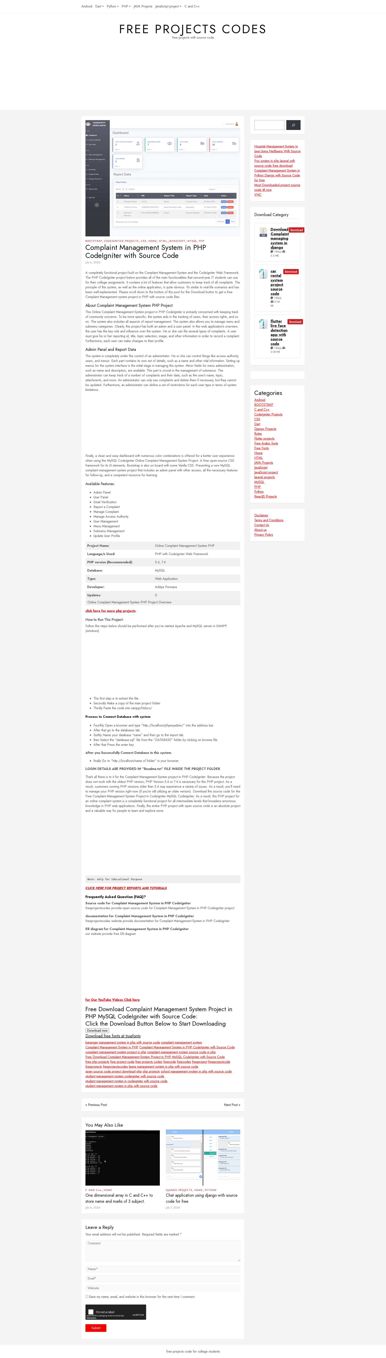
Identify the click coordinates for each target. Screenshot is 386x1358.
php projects (151, 1071)
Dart (98, 6)
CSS (144, 241)
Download (297, 230)
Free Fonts (261, 448)
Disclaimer (261, 515)
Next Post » (232, 1104)
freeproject (199, 1061)
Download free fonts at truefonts (113, 1036)
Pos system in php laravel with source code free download (274, 163)
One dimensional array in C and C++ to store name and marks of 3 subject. (119, 1198)
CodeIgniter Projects (121, 241)
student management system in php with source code (121, 1086)
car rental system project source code (277, 282)
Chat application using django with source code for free (201, 1198)
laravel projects (264, 477)
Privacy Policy (263, 534)
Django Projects (179, 1190)
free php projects (97, 1061)
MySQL (192, 241)
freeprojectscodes (115, 1066)
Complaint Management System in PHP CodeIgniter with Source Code (187, 1047)
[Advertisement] (193, 82)
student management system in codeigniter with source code (126, 1081)
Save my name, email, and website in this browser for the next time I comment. (142, 1296)
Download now (97, 1030)
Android (86, 6)
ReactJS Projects (265, 496)
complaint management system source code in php (181, 1052)
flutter (258, 433)
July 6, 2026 (92, 262)
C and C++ (192, 6)
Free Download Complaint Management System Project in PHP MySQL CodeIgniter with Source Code (155, 1057)
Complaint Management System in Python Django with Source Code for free (277, 175)
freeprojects (93, 1066)
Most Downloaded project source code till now (277, 187)
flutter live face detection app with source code (279, 332)
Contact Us (261, 525)
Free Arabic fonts (266, 443)
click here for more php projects (110, 611)
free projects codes (193, 29)
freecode (169, 1061)
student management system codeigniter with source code (124, 1076)
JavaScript (177, 241)
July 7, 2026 (173, 1208)
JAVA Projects (143, 6)
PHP (125, 6)
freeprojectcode (219, 1061)
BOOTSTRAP (93, 241)
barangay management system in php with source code (122, 1042)
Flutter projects (264, 438)
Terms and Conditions (268, 520)
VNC (257, 194)
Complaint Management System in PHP (111, 1047)
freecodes (184, 1061)
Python (111, 6)
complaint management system (181, 1042)
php (139, 1071)
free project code (122, 1061)
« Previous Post (96, 1104)
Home (153, 241)
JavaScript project (167, 6)
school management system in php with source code (196, 1071)
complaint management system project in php (115, 1052)
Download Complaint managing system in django (280, 238)
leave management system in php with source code (163, 1066)
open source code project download (110, 1071)
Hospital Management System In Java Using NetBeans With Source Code (277, 151)
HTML (163, 241)
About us (260, 530)
